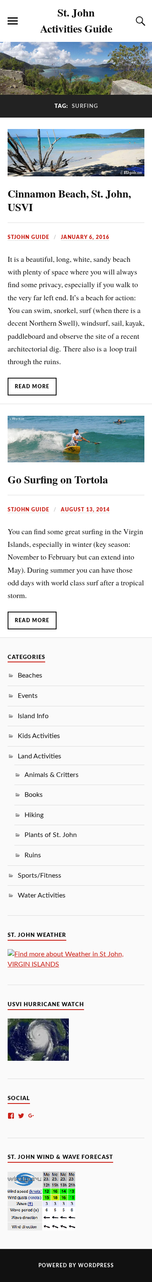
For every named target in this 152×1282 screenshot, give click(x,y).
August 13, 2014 (85, 509)
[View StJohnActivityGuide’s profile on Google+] (31, 1115)
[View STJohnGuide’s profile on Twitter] (21, 1115)
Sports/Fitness (39, 875)
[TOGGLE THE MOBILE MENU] (13, 21)
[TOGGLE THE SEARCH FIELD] (139, 21)
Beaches (30, 675)
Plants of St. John (50, 835)
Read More (32, 386)
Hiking (33, 815)
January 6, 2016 (85, 237)
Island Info (33, 716)
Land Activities (39, 756)
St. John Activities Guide (76, 20)
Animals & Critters (51, 774)
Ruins (32, 855)
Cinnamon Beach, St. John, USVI (69, 200)
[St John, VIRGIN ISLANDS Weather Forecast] (76, 964)
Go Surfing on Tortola (58, 479)
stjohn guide (28, 237)
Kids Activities (39, 736)
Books (33, 794)
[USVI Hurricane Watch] (38, 1058)
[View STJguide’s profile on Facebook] (11, 1115)
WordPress (96, 1265)
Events (28, 695)
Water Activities (41, 895)
